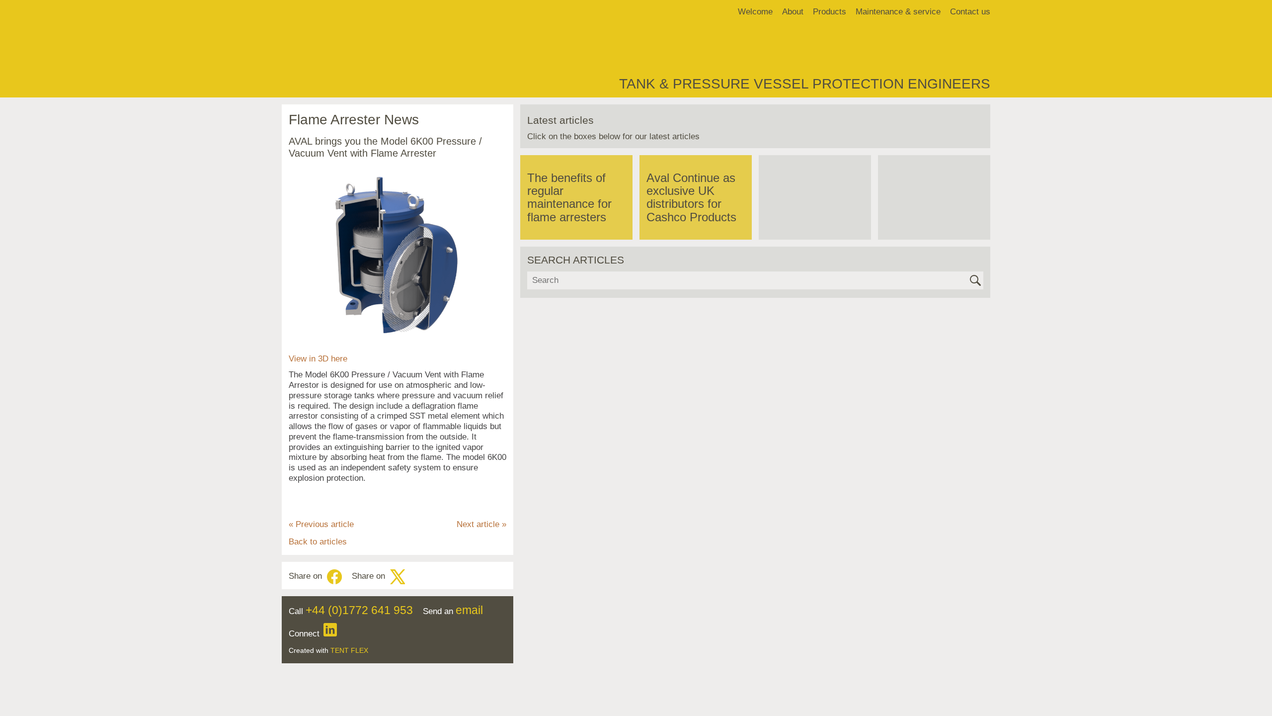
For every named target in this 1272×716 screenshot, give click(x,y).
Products (829, 11)
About (792, 11)
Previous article (321, 524)
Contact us (970, 11)
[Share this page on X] (397, 576)
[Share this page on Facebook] (334, 576)
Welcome (755, 11)
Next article (481, 524)
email (469, 610)
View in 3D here (318, 358)
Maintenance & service (898, 11)
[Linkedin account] (330, 633)
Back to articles (318, 541)
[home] (296, 11)
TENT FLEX (349, 650)
